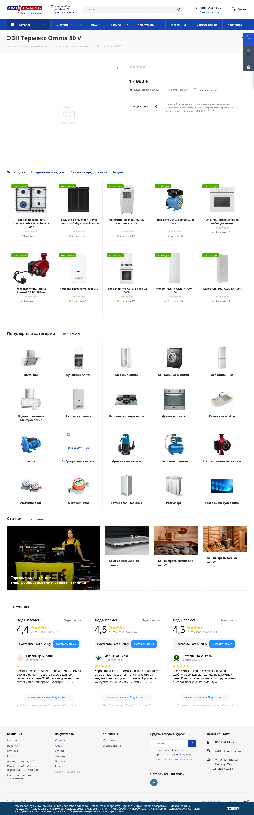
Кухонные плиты (78, 375)
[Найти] (178, 9)
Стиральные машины (174, 375)
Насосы (30, 461)
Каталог (60, 740)
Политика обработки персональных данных (22, 768)
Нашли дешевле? (208, 90)
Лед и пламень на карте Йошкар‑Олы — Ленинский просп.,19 (205, 705)
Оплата (60, 756)
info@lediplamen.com (227, 751)
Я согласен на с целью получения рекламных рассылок (173, 754)
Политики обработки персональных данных (132, 808)
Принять (233, 808)
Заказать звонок (209, 12)
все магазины (63, 12)
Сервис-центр (111, 745)
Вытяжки (31, 375)
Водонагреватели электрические (31, 418)
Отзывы (12, 751)
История (12, 740)
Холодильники (222, 375)
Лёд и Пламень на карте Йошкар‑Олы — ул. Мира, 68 (127, 705)
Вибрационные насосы (79, 461)
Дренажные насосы (126, 461)
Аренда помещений (20, 761)
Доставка (61, 761)
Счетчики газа (78, 503)
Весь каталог (71, 334)
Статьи (11, 756)
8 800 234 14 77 (210, 8)
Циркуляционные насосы (222, 461)
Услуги (59, 751)
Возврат (60, 766)
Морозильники (126, 375)
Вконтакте (154, 782)
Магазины (109, 740)
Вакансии (13, 745)
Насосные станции (174, 461)
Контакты (110, 734)
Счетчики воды (30, 503)
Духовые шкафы (174, 416)
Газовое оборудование (222, 503)
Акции (59, 745)
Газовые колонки (78, 416)
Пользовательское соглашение (19, 776)
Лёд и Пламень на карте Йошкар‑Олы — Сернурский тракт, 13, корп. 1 (49, 705)
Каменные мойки (222, 416)
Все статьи (36, 519)
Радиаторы (174, 503)
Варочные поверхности (126, 416)
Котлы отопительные (126, 503)
